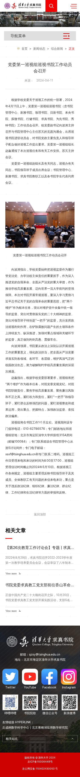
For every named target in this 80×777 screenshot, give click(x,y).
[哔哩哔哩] (10, 704)
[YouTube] (30, 679)
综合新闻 (57, 48)
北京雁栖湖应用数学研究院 (50, 727)
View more (11, 573)
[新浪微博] (70, 704)
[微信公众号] (50, 704)
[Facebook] (49, 679)
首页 (25, 48)
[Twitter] (10, 679)
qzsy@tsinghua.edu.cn (44, 654)
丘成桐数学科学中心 (15, 727)
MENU (73, 6)
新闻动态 (39, 48)
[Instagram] (69, 679)
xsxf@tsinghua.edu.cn (20, 454)
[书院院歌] (30, 704)
